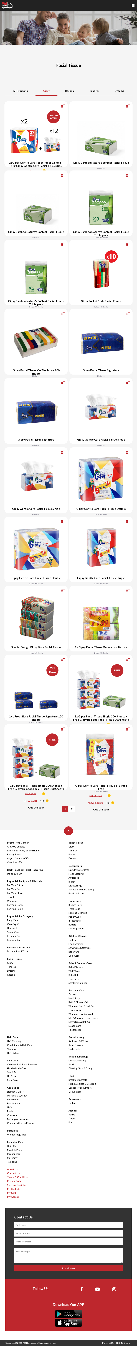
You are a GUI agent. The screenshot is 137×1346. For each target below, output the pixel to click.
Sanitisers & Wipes (78, 1041)
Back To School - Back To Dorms (25, 869)
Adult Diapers (75, 1045)
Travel (10, 897)
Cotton (72, 994)
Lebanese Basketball (19, 947)
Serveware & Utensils (79, 947)
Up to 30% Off (14, 873)
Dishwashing (75, 885)
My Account (14, 1196)
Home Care (74, 901)
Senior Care (13, 932)
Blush (10, 1111)
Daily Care (12, 1146)
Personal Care (14, 936)
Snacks (72, 1064)
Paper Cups (74, 916)
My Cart (11, 1192)
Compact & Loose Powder (20, 1123)
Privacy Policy (15, 1181)
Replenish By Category (20, 916)
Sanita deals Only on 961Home (23, 850)
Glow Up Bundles (16, 846)
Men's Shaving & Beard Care (83, 1018)
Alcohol (72, 1110)
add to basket (57, 106)
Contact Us (13, 1173)
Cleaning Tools (76, 928)
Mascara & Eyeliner (17, 1095)
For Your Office (15, 885)
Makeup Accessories (18, 1119)
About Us (12, 1169)
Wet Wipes (74, 971)
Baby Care (12, 920)
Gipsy (46, 90)
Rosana (69, 90)
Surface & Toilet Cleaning (81, 889)
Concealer (12, 1115)
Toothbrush (74, 1010)
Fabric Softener (76, 893)
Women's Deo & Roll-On (81, 1006)
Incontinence (13, 1153)
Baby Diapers (75, 967)
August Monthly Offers (19, 858)
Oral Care (73, 979)
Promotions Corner (18, 842)
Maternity (12, 1157)
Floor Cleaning (75, 873)
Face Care (12, 1080)
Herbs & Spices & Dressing (82, 1083)
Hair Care (12, 1037)
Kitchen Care (75, 904)
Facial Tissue (14, 958)
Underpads (74, 1049)
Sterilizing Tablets (77, 982)
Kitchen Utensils (78, 936)
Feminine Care (14, 940)
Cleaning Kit (13, 924)
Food (71, 1075)
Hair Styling (13, 1053)
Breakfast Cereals (77, 1079)
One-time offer (15, 862)
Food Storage (75, 943)
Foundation (13, 1099)
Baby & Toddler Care (80, 963)
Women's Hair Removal (80, 1014)
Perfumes (12, 1130)
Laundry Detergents (78, 869)
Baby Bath (73, 975)
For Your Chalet (15, 893)
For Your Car (13, 889)
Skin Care (12, 1060)
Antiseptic (73, 877)
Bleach (71, 881)
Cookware (73, 955)
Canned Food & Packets (80, 1087)
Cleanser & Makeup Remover (22, 1064)
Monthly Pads (14, 1150)
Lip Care (11, 1076)
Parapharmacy (76, 1037)
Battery (72, 924)
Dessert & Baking (77, 1060)
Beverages (74, 1099)
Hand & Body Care (16, 1068)
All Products (20, 90)
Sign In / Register (17, 1185)
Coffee (71, 1103)
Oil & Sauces (74, 1091)
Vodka (71, 1114)
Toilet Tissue (75, 842)
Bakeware (73, 951)
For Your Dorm (15, 904)
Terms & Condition (17, 1177)
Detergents (75, 865)
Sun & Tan (12, 1072)
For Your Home (15, 908)
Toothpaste (74, 1029)
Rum (70, 1122)
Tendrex (94, 90)
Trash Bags (74, 908)
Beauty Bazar (14, 854)
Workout (12, 901)
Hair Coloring (14, 1041)
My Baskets (13, 1189)
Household (12, 928)
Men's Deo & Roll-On (79, 1021)
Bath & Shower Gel (78, 1002)
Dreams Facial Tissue (18, 951)
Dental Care (74, 1025)
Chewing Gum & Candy (80, 1068)
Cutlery (72, 940)
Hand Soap (74, 998)
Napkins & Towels (77, 912)
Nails (9, 1107)
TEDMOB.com (123, 1343)
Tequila (72, 1118)
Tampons (12, 1161)
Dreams (119, 90)
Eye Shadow (13, 1103)
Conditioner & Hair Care (19, 1045)
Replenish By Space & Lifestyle (24, 881)
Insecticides (74, 920)
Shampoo (12, 1049)
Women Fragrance (16, 1134)
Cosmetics (13, 1087)
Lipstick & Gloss (15, 1091)
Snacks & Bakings (78, 1056)
